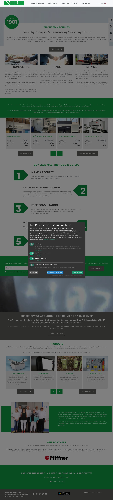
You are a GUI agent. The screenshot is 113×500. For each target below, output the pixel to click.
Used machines (37, 3)
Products (52, 3)
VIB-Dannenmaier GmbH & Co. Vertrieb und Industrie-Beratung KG (66, 275)
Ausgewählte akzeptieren (55, 272)
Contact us (85, 3)
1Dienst (38, 255)
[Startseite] (14, 3)
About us (65, 3)
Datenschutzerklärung (50, 239)
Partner (74, 3)
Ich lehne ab (33, 272)
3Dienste (38, 250)
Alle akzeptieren (77, 272)
